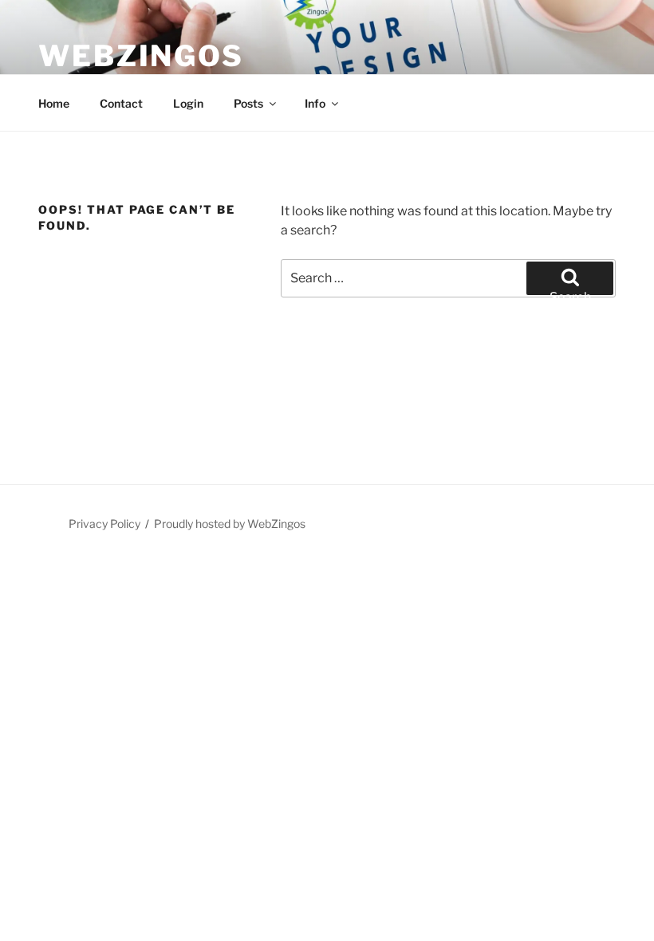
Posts (248, 103)
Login (188, 103)
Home (53, 103)
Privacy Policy (104, 523)
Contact (121, 103)
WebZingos (141, 55)
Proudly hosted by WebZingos (229, 523)
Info (315, 103)
